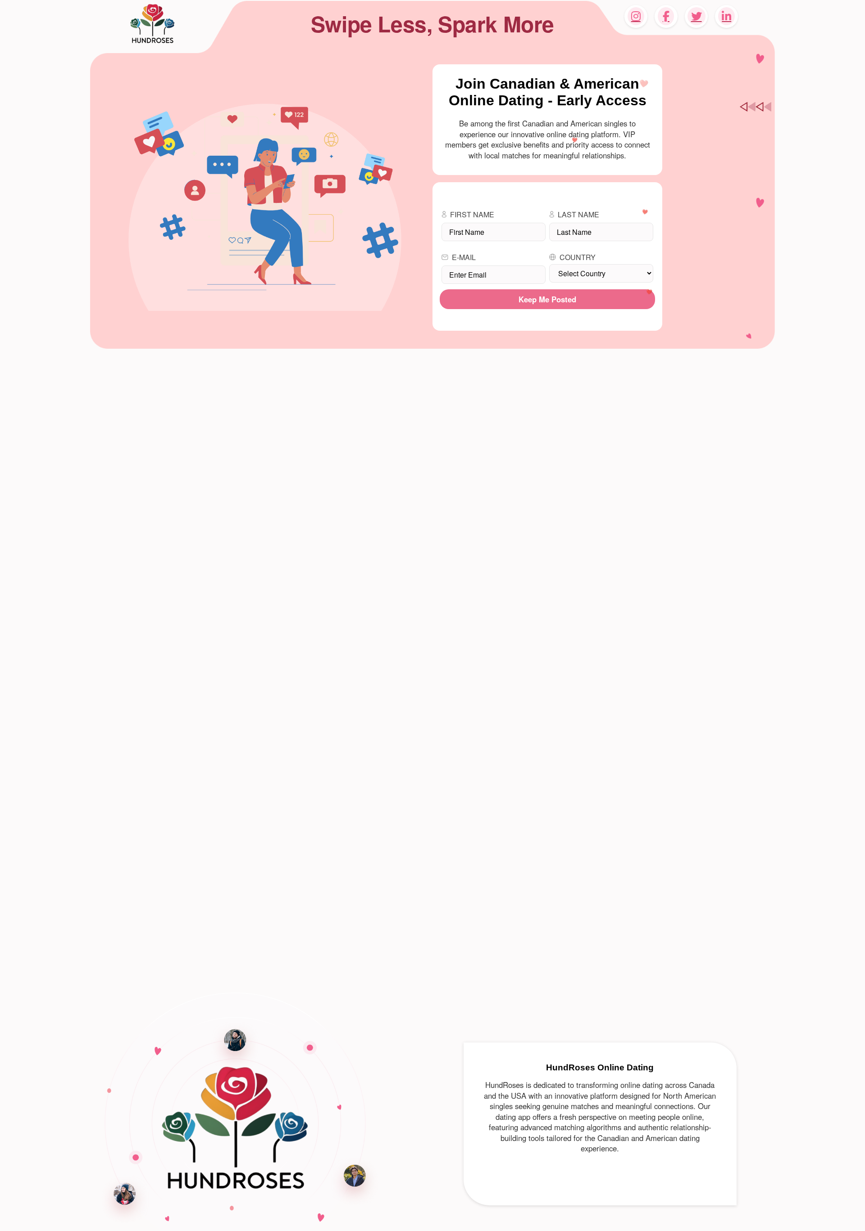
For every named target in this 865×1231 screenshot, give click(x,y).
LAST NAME (578, 214)
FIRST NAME (472, 214)
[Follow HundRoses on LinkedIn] (726, 16)
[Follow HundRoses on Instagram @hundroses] (635, 16)
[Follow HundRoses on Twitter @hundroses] (696, 16)
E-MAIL (464, 257)
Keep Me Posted (547, 299)
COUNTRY (578, 257)
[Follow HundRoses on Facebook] (666, 16)
